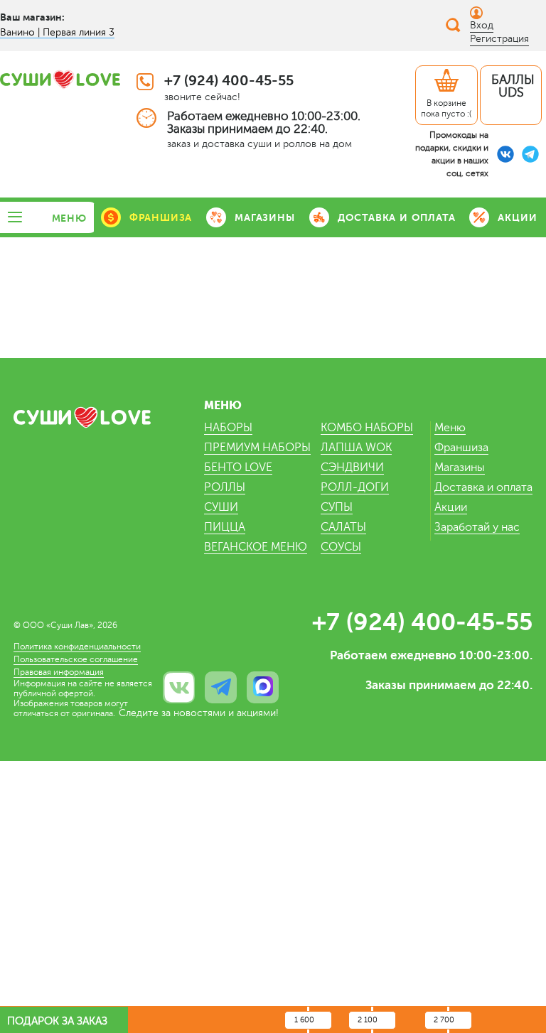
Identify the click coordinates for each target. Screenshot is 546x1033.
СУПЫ (337, 507)
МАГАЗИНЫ (264, 217)
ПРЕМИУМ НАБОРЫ (257, 447)
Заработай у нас (477, 527)
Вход (481, 25)
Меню (450, 427)
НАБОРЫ (228, 427)
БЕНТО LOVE (238, 467)
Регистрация (499, 38)
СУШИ (221, 507)
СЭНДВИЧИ (352, 467)
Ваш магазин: (32, 17)
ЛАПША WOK (356, 447)
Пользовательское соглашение (76, 659)
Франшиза (461, 447)
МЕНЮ (69, 218)
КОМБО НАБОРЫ (367, 427)
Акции (450, 507)
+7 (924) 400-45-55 (229, 80)
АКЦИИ (517, 217)
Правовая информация (59, 672)
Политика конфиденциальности (77, 646)
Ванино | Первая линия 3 (57, 32)
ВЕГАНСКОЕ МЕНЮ (255, 547)
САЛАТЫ (343, 527)
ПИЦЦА (224, 527)
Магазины (459, 467)
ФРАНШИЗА (160, 217)
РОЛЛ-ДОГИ (355, 487)
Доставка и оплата (483, 487)
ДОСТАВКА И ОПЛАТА (397, 217)
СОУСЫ (341, 547)
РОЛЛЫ (224, 487)
